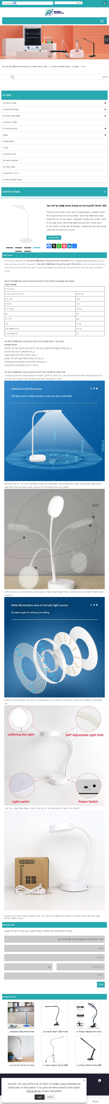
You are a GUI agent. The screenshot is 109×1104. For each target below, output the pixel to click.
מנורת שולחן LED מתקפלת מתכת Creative (20, 1031)
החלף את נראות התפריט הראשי (102, 21)
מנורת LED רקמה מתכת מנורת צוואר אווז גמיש (54, 1031)
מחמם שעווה (8, 141)
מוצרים (76, 66)
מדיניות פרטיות (34, 1091)
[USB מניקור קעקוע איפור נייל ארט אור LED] (54, 1048)
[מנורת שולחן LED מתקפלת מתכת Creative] (21, 1015)
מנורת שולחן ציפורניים (60, 66)
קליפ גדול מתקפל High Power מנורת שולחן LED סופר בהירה (87, 1031)
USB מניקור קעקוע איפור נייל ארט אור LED (54, 1065)
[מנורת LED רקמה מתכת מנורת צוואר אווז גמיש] (54, 1015)
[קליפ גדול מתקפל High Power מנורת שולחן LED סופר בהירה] (88, 1015)
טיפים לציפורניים (10, 128)
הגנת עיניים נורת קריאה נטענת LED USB (20, 1065)
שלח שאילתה (54, 238)
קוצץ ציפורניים (9, 167)
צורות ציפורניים (9, 154)
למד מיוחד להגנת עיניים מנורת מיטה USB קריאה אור (24, 66)
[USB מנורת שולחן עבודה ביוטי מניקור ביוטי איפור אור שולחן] (88, 1048)
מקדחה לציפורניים (11, 109)
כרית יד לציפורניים (11, 173)
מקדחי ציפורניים (10, 122)
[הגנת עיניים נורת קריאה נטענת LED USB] (21, 1048)
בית (84, 66)
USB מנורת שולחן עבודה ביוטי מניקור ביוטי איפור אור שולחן (87, 1065)
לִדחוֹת (50, 1097)
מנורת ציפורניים (9, 103)
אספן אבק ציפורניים (11, 116)
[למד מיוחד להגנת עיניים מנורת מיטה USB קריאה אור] (23, 224)
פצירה (5, 148)
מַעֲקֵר (5, 135)
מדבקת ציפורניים (10, 160)
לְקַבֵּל (39, 1097)
